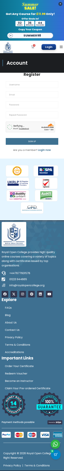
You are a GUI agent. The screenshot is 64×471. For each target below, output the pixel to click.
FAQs (8, 308)
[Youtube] (49, 294)
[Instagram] (22, 294)
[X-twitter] (14, 294)
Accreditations (14, 352)
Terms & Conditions (17, 345)
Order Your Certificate (19, 366)
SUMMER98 (32, 35)
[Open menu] (61, 47)
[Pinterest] (31, 294)
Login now (44, 150)
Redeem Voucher (16, 373)
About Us (11, 322)
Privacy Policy (14, 337)
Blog (8, 315)
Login (48, 47)
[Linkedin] (40, 294)
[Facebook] (5, 294)
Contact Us (12, 330)
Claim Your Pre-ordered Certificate (27, 388)
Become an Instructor (19, 381)
